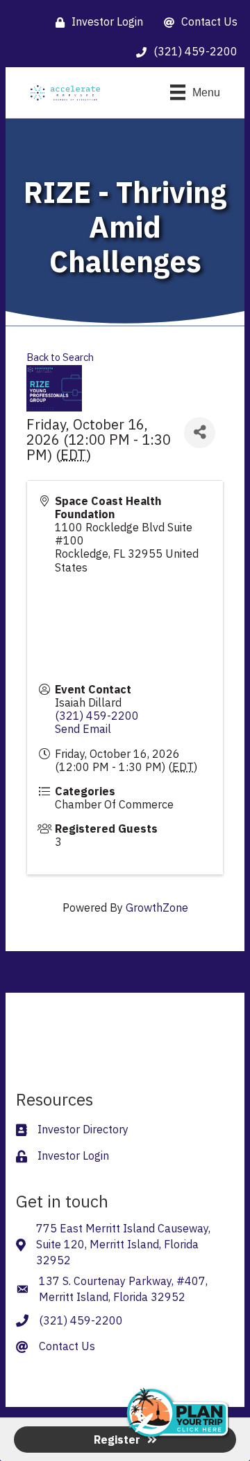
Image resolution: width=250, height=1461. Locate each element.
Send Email (83, 729)
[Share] (199, 432)
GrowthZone (157, 907)
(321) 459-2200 (97, 716)
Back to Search (60, 357)
